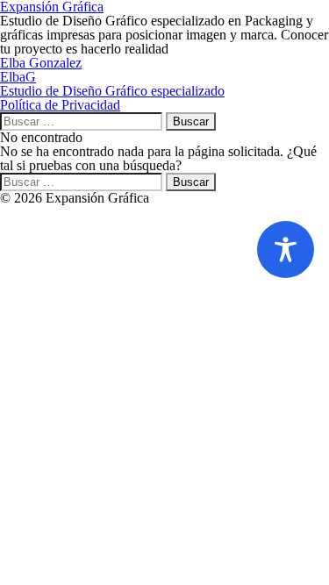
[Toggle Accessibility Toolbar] (285, 249)
